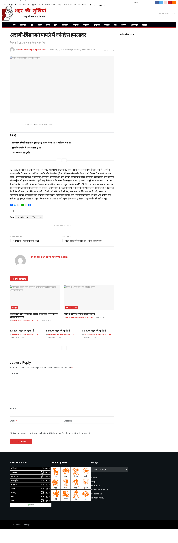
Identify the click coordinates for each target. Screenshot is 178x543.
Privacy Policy (97, 497)
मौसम (32, 505)
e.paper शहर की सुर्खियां (94, 330)
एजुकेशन (34, 4)
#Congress (37, 217)
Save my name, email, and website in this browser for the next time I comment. (52, 433)
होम (5, 4)
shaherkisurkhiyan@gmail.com (31, 49)
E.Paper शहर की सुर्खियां (21, 152)
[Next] (64, 160)
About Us (95, 485)
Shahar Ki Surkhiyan (23, 524)
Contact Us (96, 493)
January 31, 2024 (90, 337)
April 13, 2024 (100, 318)
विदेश (19, 4)
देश (15, 4)
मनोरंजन (47, 4)
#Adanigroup (22, 217)
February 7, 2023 (57, 49)
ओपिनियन (77, 4)
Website (68, 420)
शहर (29, 4)
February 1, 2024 (54, 337)
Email (13, 420)
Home (94, 477)
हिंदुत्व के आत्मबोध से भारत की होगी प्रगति (26, 147)
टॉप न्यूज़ (10, 4)
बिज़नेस (41, 4)
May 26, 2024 (46, 321)
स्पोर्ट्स (60, 4)
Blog (93, 481)
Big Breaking (71, 308)
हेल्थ (65, 4)
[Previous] (59, 160)
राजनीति (53, 4)
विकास (83, 4)
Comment (15, 373)
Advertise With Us (99, 489)
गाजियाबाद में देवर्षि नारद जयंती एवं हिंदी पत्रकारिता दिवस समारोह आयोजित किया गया (41, 142)
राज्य (24, 4)
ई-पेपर (70, 4)
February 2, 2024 (17, 337)
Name (14, 408)
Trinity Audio (38, 124)
